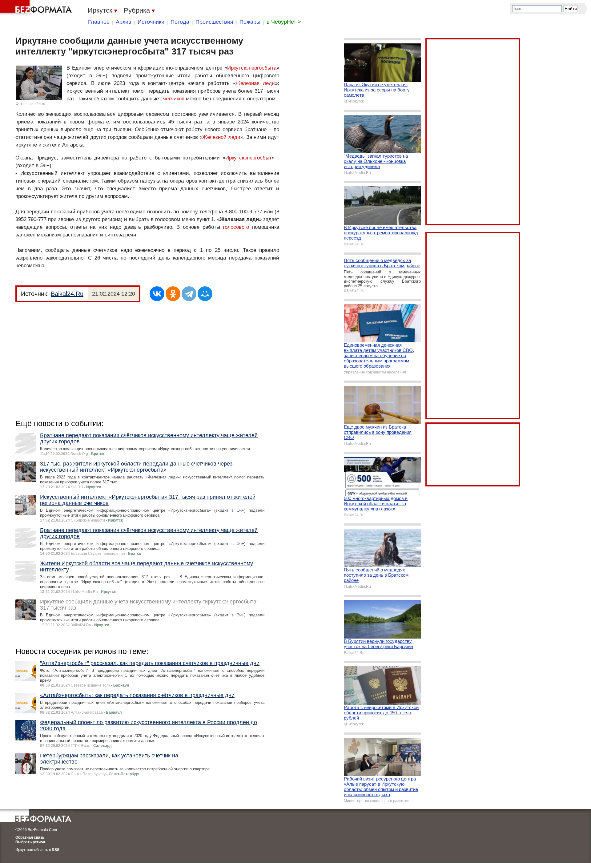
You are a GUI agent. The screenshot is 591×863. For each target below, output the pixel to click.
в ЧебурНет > (284, 22)
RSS (55, 850)
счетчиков (172, 99)
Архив (123, 22)
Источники (151, 22)
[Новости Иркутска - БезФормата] (37, 7)
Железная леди (255, 83)
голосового (236, 227)
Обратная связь (29, 837)
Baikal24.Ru (67, 293)
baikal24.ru (35, 104)
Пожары (249, 22)
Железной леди (221, 137)
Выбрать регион (30, 842)
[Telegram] (189, 293)
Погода (180, 22)
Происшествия (214, 22)
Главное (99, 22)
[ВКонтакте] (157, 293)
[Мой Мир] (205, 293)
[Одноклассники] (173, 293)
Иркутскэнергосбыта (251, 68)
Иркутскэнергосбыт (248, 158)
